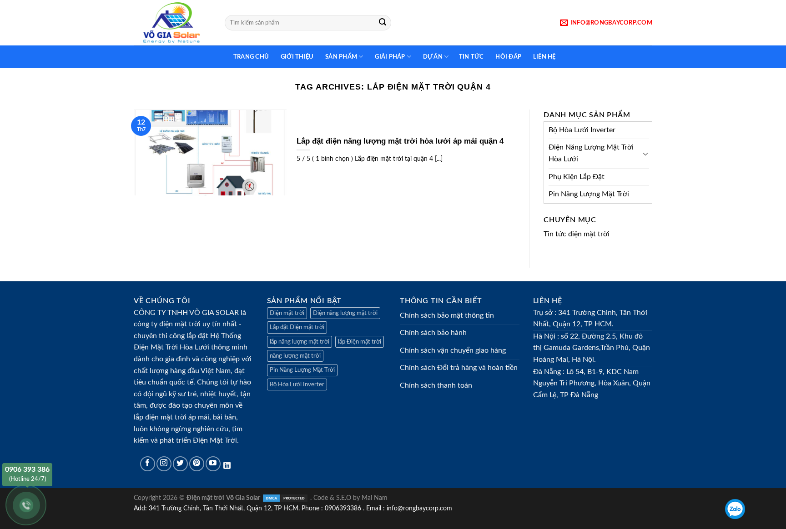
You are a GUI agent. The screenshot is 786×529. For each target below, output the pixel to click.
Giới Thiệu (295, 57)
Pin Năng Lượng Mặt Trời (589, 194)
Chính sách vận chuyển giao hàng (453, 350)
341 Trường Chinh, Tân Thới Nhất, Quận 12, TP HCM (223, 508)
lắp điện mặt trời (160, 417)
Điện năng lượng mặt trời (345, 313)
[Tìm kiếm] (382, 22)
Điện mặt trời (287, 313)
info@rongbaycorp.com (419, 508)
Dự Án (431, 57)
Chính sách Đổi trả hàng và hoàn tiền (459, 367)
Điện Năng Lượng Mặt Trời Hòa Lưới (591, 153)
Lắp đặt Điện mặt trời (297, 327)
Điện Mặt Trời (215, 440)
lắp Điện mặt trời (359, 341)
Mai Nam (375, 497)
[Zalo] (735, 509)
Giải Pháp (388, 57)
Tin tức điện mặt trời (577, 234)
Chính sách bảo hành (433, 332)
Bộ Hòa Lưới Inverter (582, 130)
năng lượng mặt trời (295, 356)
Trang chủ (249, 57)
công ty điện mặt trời (167, 324)
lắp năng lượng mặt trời (299, 341)
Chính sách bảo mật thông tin (447, 315)
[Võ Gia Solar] (172, 22)
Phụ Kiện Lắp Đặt (577, 176)
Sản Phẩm (340, 57)
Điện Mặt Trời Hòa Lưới (171, 347)
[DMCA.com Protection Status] (285, 497)
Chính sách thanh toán (436, 385)
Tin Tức (471, 57)
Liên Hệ (542, 57)
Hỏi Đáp (507, 57)
